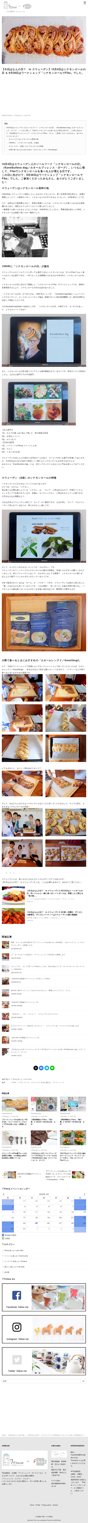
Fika (14, 1082)
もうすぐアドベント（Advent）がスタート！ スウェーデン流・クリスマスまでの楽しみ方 (45, 1026)
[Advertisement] (44, 94)
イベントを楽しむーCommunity (16, 1256)
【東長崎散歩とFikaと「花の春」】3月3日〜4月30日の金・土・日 (44, 1121)
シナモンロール (23, 1082)
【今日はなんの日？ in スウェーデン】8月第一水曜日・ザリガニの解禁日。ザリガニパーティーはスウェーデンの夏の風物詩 (55, 913)
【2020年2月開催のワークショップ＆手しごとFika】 (30, 978)
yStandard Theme (32, 1520)
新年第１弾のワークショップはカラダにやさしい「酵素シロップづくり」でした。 (41, 990)
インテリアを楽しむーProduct (15, 1261)
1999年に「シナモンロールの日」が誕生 (24, 142)
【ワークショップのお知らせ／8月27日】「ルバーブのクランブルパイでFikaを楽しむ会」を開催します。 (15, 1123)
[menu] (85, 2)
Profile (38, 1505)
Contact (55, 1505)
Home (4, 1435)
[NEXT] (84, 1194)
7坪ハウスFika (47, 1516)
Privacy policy (46, 1505)
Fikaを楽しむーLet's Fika (22, 115)
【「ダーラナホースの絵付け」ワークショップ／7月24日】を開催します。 (39, 954)
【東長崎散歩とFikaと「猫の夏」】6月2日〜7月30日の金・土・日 (73, 1121)
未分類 (6, 1272)
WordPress (57, 1520)
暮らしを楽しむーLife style (14, 1266)
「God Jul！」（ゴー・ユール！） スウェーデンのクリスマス (34, 1014)
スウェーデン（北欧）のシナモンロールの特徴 (26, 146)
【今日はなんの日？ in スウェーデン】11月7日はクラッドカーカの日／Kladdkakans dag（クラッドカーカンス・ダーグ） (44, 1156)
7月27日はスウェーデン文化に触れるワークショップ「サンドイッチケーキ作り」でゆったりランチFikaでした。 (73, 1156)
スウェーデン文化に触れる (41, 1082)
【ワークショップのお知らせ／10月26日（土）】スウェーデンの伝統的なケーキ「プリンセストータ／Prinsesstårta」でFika (58, 1175)
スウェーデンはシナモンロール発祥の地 (23, 139)
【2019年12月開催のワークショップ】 (25, 1037)
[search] (83, 1381)
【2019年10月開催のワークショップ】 (29, 1175)
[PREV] (4, 1194)
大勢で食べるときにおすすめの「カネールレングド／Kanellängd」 (34, 149)
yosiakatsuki (43, 1520)
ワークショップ (58, 1082)
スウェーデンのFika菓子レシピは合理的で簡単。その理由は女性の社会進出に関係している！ (14, 1155)
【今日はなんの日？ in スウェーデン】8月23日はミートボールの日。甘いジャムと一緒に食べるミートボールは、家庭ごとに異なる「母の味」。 (55, 893)
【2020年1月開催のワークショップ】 (25, 1002)
